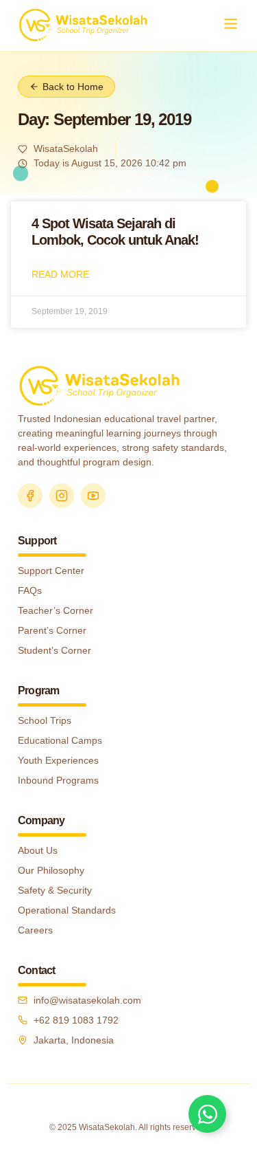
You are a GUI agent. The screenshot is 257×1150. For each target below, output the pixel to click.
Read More (60, 274)
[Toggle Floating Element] (207, 1114)
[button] (230, 24)
